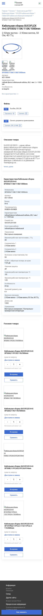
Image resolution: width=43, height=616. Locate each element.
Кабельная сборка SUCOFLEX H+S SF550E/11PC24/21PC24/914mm (18, 467)
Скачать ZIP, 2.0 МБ (11, 125)
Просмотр (8, 113)
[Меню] (3, 3)
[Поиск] (40, 3)
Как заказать (21, 612)
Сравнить (13, 380)
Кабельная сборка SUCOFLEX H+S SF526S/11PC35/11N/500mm (18, 352)
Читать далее (8, 167)
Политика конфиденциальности (15, 607)
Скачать (21, 113)
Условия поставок (11, 609)
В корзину (14, 374)
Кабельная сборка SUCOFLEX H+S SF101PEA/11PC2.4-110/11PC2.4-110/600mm (18, 526)
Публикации (9, 590)
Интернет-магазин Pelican (13, 601)
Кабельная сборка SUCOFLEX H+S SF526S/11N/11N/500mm (18, 410)
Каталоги (8, 588)
